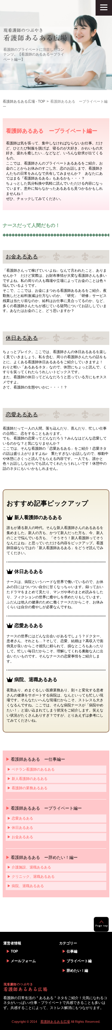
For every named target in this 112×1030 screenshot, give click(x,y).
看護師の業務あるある (29, 788)
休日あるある (22, 338)
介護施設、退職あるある (31, 867)
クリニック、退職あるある (33, 876)
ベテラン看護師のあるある (33, 769)
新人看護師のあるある (29, 779)
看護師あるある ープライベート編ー (46, 808)
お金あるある (22, 257)
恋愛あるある (22, 415)
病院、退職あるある (28, 886)
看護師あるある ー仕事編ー (38, 759)
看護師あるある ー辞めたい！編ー (44, 857)
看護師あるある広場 (55, 1021)
